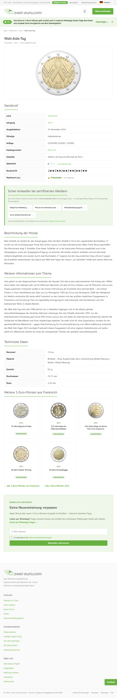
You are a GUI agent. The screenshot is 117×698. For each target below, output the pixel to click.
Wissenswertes (10, 632)
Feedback (111, 682)
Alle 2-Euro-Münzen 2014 (57, 485)
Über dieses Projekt (12, 663)
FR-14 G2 (52, 150)
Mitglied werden (60, 2)
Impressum (8, 677)
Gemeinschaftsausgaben (14, 618)
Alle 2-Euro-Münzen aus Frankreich (23, 485)
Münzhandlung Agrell (75, 207)
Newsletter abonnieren (58, 543)
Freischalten (61, 177)
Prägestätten (9, 668)
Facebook (94, 692)
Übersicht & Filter (11, 600)
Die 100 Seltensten (12, 641)
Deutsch (108, 2)
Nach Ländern (9, 605)
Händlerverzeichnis (89, 2)
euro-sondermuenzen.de (22, 215)
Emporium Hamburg (20, 207)
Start (5, 30)
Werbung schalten (11, 672)
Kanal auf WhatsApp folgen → (24, 522)
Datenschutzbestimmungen (40, 537)
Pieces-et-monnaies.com (47, 207)
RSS (111, 692)
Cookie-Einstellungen (81, 692)
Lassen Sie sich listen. (57, 221)
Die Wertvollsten (11, 645)
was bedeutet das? (64, 164)
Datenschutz (9, 681)
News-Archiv (9, 609)
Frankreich (13, 30)
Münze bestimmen (103, 11)
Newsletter (73, 2)
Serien (6, 613)
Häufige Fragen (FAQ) (13, 636)
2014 (21, 30)
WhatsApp (104, 692)
